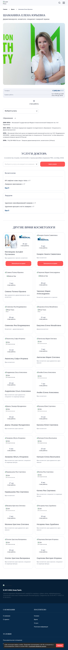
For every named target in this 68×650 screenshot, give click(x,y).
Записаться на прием (18, 263)
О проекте (6, 619)
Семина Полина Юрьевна (15, 291)
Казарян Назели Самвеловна (49, 254)
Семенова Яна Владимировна (17, 325)
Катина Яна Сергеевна (46, 491)
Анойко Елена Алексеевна (48, 392)
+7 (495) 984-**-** (58, 90)
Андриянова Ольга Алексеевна (18, 391)
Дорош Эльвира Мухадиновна (17, 425)
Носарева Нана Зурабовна (48, 524)
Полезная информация (41, 626)
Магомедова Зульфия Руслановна (14, 253)
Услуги (36, 623)
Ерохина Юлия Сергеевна (47, 425)
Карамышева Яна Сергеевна (17, 492)
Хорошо (59, 645)
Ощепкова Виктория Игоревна (49, 558)
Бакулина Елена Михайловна (49, 325)
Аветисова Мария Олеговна (48, 357)
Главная (5, 9)
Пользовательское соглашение (12, 640)
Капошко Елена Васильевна (48, 457)
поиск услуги (53, 164)
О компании (6, 616)
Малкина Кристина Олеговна (17, 524)
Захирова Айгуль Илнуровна (16, 457)
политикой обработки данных (37, 646)
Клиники (36, 616)
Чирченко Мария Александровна (43, 292)
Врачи (12, 9)
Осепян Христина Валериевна (17, 558)
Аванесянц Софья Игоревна (16, 359)
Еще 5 (7, 188)
